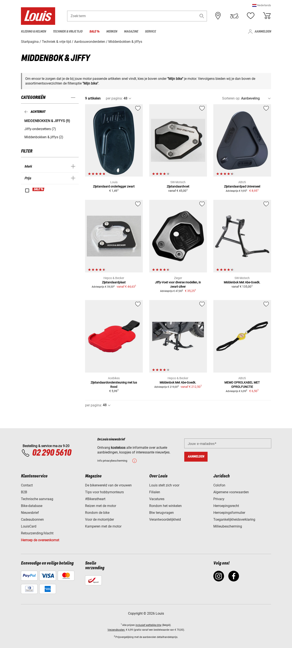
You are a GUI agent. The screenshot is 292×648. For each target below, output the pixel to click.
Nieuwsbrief (30, 513)
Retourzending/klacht (37, 533)
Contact (27, 485)
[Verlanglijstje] (250, 16)
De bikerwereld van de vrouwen (108, 485)
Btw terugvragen (161, 513)
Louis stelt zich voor (164, 485)
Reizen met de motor (100, 506)
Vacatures (156, 499)
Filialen (154, 492)
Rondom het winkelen (165, 506)
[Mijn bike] (234, 16)
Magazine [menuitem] (131, 31)
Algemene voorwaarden (231, 492)
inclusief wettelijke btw (148, 625)
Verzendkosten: (116, 629)
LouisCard (28, 526)
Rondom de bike (97, 513)
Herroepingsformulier (229, 513)
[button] (261, 5)
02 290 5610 (51, 453)
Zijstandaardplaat (114, 282)
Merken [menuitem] (111, 31)
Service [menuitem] (150, 31)
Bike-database (31, 506)
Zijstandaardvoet (178, 186)
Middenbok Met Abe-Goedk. (242, 282)
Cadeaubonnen (32, 519)
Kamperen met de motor (103, 526)
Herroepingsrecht (226, 506)
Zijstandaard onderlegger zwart (114, 186)
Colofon (219, 485)
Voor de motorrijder (99, 519)
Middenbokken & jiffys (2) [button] (43, 137)
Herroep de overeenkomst (40, 540)
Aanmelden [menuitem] (263, 31)
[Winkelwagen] (267, 16)
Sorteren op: (231, 98)
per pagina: (114, 98)
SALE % (39, 189)
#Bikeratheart (95, 499)
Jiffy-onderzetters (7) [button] (40, 129)
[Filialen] (218, 16)
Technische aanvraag (37, 499)
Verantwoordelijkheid (165, 519)
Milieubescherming (227, 526)
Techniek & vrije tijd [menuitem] (68, 31)
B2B (24, 492)
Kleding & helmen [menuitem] (33, 31)
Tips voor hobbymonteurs (104, 492)
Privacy (218, 499)
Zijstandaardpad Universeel (242, 186)
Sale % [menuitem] (94, 31)
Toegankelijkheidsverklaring (234, 519)
